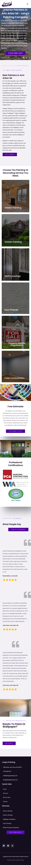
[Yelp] (12, 845)
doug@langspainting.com (10, 780)
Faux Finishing (7, 823)
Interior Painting (7, 811)
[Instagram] (8, 845)
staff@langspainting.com (10, 775)
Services (5, 793)
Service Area (6, 797)
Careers (5, 801)
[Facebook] (3, 845)
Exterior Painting (7, 815)
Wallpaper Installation (9, 819)
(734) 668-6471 (7, 771)
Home (5, 789)
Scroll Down (5, 57)
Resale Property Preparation (11, 827)
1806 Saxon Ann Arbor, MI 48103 (12, 767)
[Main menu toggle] (27, 4)
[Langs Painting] (7, 4)
